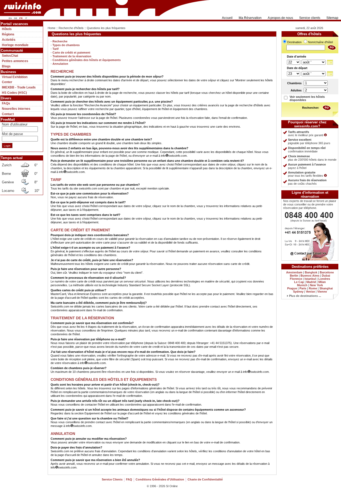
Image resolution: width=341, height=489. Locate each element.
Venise (310, 291)
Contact (8, 114)
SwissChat (10, 56)
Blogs (6, 66)
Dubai (326, 275)
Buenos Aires (310, 275)
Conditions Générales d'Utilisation (160, 479)
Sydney (298, 291)
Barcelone (327, 272)
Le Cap (299, 282)
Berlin (294, 275)
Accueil (227, 18)
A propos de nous (280, 18)
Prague (292, 288)
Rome (313, 288)
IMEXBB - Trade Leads (19, 87)
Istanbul (310, 278)
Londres (324, 278)
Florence (296, 278)
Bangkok (311, 272)
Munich (302, 285)
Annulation (60, 63)
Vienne (322, 291)
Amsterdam (294, 272)
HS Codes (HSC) (14, 93)
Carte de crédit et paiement (71, 52)
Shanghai (326, 288)
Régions (8, 34)
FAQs (6, 103)
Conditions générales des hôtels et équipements (86, 60)
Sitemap (332, 18)
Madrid (311, 282)
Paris (302, 288)
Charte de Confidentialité (205, 479)
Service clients (309, 18)
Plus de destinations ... (304, 295)
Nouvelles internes (16, 109)
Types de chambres (66, 45)
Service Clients (112, 479)
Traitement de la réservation (71, 56)
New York (316, 285)
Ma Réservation (250, 18)
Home (51, 28)
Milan (322, 282)
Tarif (55, 48)
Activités (8, 40)
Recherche (59, 41)
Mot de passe (12, 134)
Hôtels (7, 29)
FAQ (129, 479)
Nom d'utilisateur (14, 124)
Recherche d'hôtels (71, 28)
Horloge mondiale (15, 45)
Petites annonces (15, 61)
